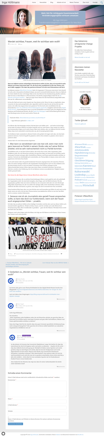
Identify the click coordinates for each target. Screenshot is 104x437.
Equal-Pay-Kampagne (39, 111)
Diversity (92, 153)
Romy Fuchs (21, 279)
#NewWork (80, 147)
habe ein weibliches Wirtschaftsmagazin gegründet (31, 107)
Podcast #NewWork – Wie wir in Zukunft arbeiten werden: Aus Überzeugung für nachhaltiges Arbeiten (18, 264)
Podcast (45, 254)
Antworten (61, 299)
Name (10, 399)
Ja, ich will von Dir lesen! (82, 82)
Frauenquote (28, 254)
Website (10, 411)
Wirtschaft (88, 185)
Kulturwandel (82, 171)
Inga (21, 44)
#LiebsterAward (90, 144)
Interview (79, 166)
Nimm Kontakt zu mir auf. (82, 57)
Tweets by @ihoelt (80, 124)
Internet (90, 163)
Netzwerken (90, 177)
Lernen (88, 175)
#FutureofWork (81, 144)
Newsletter (43, 2)
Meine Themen (74, 2)
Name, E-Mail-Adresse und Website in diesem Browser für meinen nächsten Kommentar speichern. (34, 420)
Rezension (93, 180)
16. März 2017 (30, 120)
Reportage (89, 180)
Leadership (80, 175)
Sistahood (50, 254)
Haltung (77, 163)
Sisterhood (56, 254)
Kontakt (95, 2)
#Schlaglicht (88, 147)
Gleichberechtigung (37, 254)
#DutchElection (24, 117)
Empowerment (20, 254)
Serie (82, 182)
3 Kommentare (12, 255)
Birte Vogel (20, 304)
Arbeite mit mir (61, 2)
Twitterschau (78, 186)
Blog (51, 2)
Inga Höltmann (11, 2)
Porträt (84, 180)
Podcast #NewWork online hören (37, 175)
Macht (92, 175)
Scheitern (77, 182)
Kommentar (12, 380)
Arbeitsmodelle (82, 150)
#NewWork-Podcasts (26, 90)
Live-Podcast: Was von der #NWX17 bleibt (56, 262)
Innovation (84, 163)
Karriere (87, 165)
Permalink (20, 282)
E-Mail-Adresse (13, 405)
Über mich (86, 2)
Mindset (77, 177)
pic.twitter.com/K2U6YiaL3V (37, 117)
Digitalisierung (81, 153)
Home (34, 2)
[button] (3, 433)
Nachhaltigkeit (83, 177)
